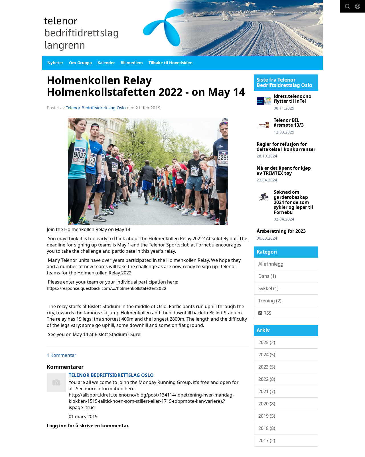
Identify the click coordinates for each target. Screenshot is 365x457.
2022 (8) (266, 379)
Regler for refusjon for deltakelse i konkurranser (286, 146)
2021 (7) (266, 391)
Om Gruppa (80, 62)
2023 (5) (266, 367)
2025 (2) (266, 342)
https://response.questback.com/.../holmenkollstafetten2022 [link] (107, 288)
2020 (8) (266, 404)
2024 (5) (266, 354)
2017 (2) (266, 440)
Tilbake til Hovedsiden (170, 62)
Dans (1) (267, 276)
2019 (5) (266, 416)
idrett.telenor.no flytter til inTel (292, 98)
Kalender (106, 62)
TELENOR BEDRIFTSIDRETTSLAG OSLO (111, 375)
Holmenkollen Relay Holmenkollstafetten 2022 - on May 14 (146, 86)
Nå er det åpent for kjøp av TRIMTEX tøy (284, 170)
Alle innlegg (270, 264)
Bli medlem (132, 62)
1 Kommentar (61, 355)
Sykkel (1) (268, 288)
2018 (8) (266, 428)
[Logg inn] (357, 6)
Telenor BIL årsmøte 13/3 (289, 122)
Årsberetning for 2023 (281, 231)
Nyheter (55, 62)
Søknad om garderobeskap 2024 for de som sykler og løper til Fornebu (293, 202)
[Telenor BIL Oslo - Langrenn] (182, 28)
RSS (266, 313)
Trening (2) (269, 301)
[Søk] (347, 6)
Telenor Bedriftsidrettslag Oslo (96, 107)
